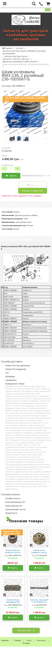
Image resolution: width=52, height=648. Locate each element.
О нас (28, 640)
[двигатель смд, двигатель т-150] (13, 538)
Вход (48, 10)
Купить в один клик (33, 190)
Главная (5, 640)
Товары (17, 640)
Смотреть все (24, 630)
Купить (12, 175)
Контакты (41, 640)
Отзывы (26, 643)
